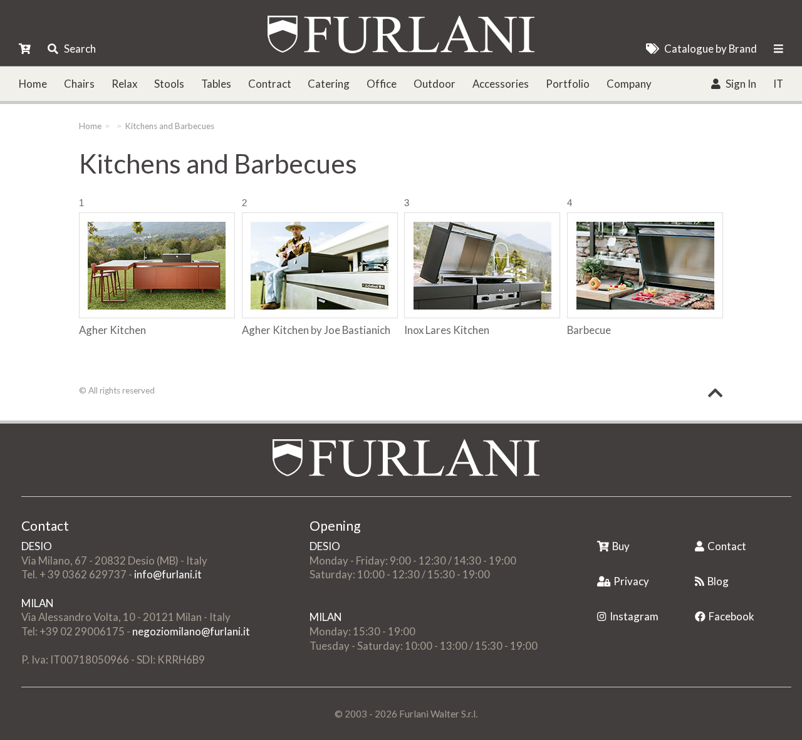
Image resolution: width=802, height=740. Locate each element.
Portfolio (568, 83)
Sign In (741, 83)
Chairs (79, 83)
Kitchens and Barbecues (169, 126)
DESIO (36, 546)
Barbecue (589, 329)
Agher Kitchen (112, 329)
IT (778, 83)
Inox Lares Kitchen (446, 329)
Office (382, 83)
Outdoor (435, 83)
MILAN (37, 603)
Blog (718, 581)
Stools (169, 83)
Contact (726, 546)
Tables (216, 83)
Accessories (500, 83)
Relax (124, 83)
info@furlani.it (168, 574)
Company (629, 83)
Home (33, 83)
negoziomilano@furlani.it (191, 631)
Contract (269, 83)
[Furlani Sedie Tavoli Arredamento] (598, 526)
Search (80, 48)
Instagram (634, 616)
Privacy (631, 581)
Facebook (731, 616)
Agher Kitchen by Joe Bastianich (316, 329)
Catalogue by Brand (710, 48)
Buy (621, 546)
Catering (329, 83)
